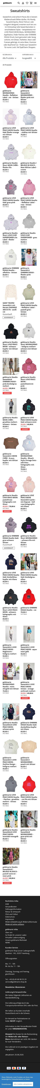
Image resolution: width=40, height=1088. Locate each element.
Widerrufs (12, 1036)
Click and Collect (11, 914)
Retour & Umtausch (12, 912)
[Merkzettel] (27, 3)
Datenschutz (10, 917)
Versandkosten (11, 906)
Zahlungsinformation (13, 909)
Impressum (9, 919)
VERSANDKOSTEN (19, 1029)
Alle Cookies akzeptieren (23, 1084)
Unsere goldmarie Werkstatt (16, 940)
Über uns (8, 932)
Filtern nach (7, 55)
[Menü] (35, 3)
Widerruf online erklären (14, 924)
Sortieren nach (27, 55)
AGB (7, 904)
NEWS (7, 942)
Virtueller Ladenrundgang (15, 937)
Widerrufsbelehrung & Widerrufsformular (21, 922)
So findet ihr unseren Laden (15, 935)
